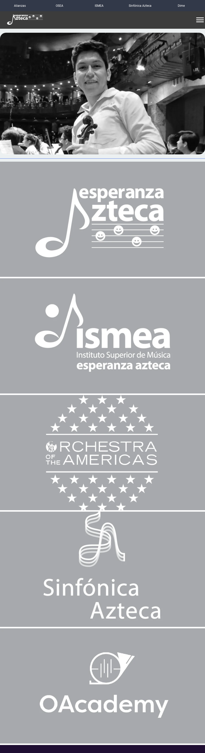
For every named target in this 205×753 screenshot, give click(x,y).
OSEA (59, 5)
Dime (181, 5)
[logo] (25, 20)
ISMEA (99, 5)
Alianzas (20, 5)
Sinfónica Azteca (140, 5)
